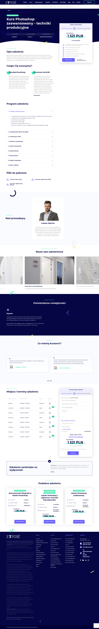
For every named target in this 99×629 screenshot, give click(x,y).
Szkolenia (33, 6)
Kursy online (39, 562)
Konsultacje (38, 544)
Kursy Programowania (56, 538)
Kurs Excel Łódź (69, 554)
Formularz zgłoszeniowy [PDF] (43, 179)
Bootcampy (53, 567)
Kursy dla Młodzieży (55, 560)
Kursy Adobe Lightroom (49, 490)
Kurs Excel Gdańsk (69, 552)
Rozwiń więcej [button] (37, 95)
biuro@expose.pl (88, 547)
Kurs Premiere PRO (69, 538)
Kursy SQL (53, 550)
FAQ (37, 566)
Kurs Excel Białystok (70, 558)
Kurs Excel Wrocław (70, 548)
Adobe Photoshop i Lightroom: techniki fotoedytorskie (49, 497)
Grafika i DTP (44, 6)
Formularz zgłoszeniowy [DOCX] (16, 184)
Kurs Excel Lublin (69, 560)
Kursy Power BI (54, 544)
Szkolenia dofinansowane (42, 542)
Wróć (9, 10)
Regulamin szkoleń (40, 558)
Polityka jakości (39, 556)
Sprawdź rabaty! (74, 397)
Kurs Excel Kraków (69, 546)
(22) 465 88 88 (87, 543)
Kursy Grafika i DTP (55, 548)
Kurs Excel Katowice (70, 556)
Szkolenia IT (38, 6)
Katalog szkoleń (39, 540)
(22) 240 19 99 (86, 544)
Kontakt (52, 471)
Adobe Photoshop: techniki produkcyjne (65, 6)
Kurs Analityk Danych (56, 562)
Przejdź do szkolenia (20, 521)
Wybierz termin (68, 59)
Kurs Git (67, 544)
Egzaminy (38, 546)
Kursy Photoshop (55, 552)
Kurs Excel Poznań (69, 550)
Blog (37, 548)
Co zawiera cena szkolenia (77, 445)
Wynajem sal (39, 560)
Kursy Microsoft (54, 542)
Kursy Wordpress (55, 558)
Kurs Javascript (68, 540)
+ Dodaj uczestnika (66, 429)
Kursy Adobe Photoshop (13, 15)
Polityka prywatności (41, 554)
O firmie (38, 538)
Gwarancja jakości (40, 552)
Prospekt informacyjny (16, 179)
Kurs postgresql (69, 542)
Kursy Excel (53, 540)
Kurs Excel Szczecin (69, 562)
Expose (28, 6)
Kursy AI (53, 546)
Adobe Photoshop (52, 6)
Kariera (37, 564)
